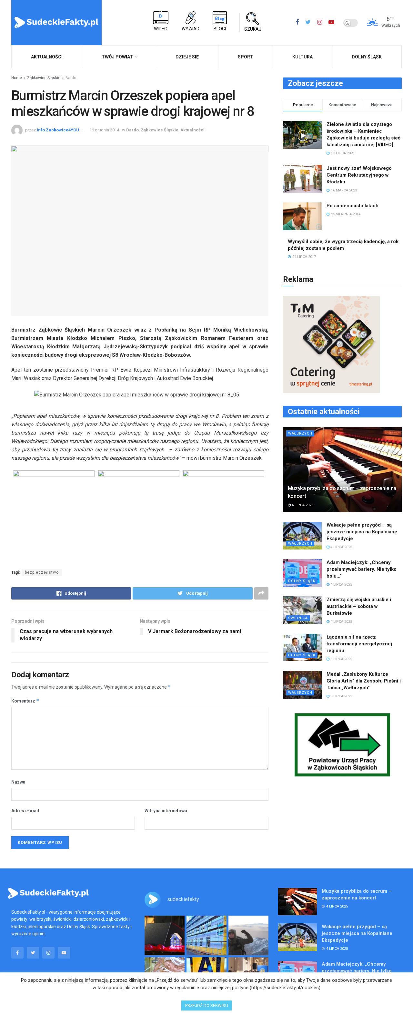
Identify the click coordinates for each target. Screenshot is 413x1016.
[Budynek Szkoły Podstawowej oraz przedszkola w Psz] (206, 936)
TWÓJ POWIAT (117, 56)
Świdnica (298, 618)
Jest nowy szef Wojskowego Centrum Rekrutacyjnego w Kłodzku (359, 175)
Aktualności (192, 130)
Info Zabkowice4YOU (58, 130)
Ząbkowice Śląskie (43, 78)
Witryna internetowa (166, 810)
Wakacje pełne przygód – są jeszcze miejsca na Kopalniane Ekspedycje (362, 531)
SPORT (245, 56)
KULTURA (302, 56)
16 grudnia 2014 (104, 130)
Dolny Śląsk (367, 56)
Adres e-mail (25, 810)
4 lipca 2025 (302, 505)
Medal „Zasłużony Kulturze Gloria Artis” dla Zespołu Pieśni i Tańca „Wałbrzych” (364, 681)
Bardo (70, 78)
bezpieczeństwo (42, 572)
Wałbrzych (300, 433)
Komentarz (25, 701)
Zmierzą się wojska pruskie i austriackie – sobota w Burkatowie (359, 606)
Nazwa (18, 782)
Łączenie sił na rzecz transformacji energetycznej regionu (359, 643)
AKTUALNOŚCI (47, 56)
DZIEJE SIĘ (187, 56)
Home (16, 78)
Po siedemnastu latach (352, 206)
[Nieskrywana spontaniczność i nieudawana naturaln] (165, 936)
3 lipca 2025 (340, 659)
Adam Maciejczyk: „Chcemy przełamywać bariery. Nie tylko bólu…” (362, 569)
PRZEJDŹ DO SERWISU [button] (206, 1005)
